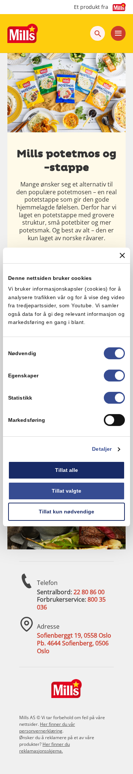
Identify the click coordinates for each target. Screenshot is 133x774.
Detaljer (102, 449)
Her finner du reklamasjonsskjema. (44, 747)
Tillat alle (66, 470)
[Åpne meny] (118, 33)
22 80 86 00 (89, 592)
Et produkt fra (91, 7)
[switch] (114, 376)
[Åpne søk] (97, 33)
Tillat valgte (66, 491)
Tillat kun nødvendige (66, 512)
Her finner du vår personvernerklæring (47, 727)
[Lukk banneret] (122, 255)
